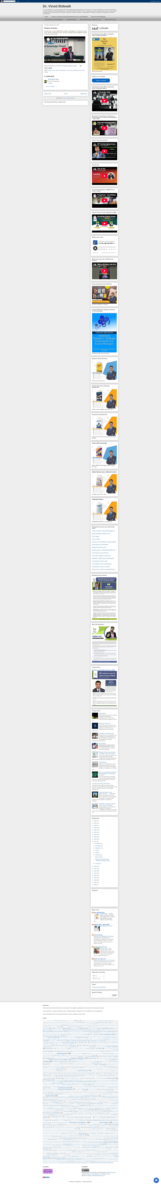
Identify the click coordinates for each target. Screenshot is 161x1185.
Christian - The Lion (93, 1039)
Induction (79, 1084)
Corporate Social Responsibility (111, 1045)
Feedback (45, 1064)
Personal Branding (47, 1122)
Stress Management (93, 1145)
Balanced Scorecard (74, 1028)
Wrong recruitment (64, 1162)
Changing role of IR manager (94, 1037)
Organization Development (104, 1114)
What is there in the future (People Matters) (103, 569)
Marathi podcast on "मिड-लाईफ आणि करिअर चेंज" (103, 550)
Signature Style (66, 1141)
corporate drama (100, 1045)
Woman (76, 1161)
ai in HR (115, 1022)
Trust (48, 1153)
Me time (45, 1108)
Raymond (66, 1130)
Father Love (111, 1063)
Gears (94, 1069)
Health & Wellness (108, 1073)
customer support (59, 1050)
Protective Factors (60, 1127)
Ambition (53, 1023)
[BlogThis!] (46, 68)
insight (115, 1086)
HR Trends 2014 (76, 1080)
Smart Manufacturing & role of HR (76, 1142)
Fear (116, 1063)
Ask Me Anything (71, 19)
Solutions (82, 1144)
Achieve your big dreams (56, 1022)
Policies (95, 1124)
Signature (59, 1141)
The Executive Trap (50, 1150)
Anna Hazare (94, 1023)
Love (71, 1103)
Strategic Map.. (77, 1145)
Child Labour (60, 1039)
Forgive (71, 1066)
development (62, 1053)
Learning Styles (60, 1100)
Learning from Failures (114, 1099)
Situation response (99, 1141)
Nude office (57, 1114)
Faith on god (68, 1063)
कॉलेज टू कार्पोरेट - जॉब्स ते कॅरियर (102, 924)
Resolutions (82, 1133)
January (97, 863)
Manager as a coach (74, 1105)
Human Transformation (76, 1081)
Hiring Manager (51, 1076)
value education (81, 1156)
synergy (101, 1147)
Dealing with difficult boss (106, 1050)
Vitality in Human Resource (76, 1158)
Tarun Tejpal (54, 1148)
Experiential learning (113, 1061)
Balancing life (82, 1028)
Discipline (49, 1055)
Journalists (65, 1092)
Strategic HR (69, 1145)
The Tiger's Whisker (80, 1150)
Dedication (75, 1051)
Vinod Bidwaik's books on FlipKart (101, 566)
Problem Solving (93, 1125)
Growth (54, 1072)
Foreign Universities (60, 1066)
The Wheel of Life (89, 1150)
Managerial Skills (84, 1105)
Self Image (114, 1138)
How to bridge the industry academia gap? (110, 1076)
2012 (95, 875)
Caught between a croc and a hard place (88, 1036)
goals (61, 1070)
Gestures (112, 1069)
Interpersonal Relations (65, 1089)
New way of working (95, 1113)
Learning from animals (76, 1099)
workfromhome (115, 1161)
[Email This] (45, 68)
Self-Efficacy (85, 1139)
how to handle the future (49, 1078)
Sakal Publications (74, 1136)
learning (110, 1097)
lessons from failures (96, 1100)
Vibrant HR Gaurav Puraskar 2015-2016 (105, 1156)
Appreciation (51, 1025)
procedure (100, 1125)
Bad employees (58, 1028)
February (97, 855)
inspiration (45, 1087)
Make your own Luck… (105, 723)
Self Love (44, 1139)
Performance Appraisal (93, 1120)
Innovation (87, 1086)
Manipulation (114, 1105)
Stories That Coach (110, 19)
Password (97, 1117)
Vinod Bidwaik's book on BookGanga (101, 564)
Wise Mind (70, 1161)
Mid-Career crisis (110, 1108)
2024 (95, 825)
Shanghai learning (47, 1141)
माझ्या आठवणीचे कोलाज (99, 912)
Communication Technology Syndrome (99, 1042)
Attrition (80, 1026)
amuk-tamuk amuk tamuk (61, 1023)
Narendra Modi (89, 1111)
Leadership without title (94, 1097)
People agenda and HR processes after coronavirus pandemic (80, 1119)
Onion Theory (85, 1114)
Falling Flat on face (86, 1063)
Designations (45, 1053)
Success (56, 1147)
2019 (95, 837)
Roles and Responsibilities (94, 1135)
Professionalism (113, 1125)
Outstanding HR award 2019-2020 (98, 1116)
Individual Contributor (56, 1084)
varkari (93, 1156)
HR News (104, 1078)
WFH (95, 1159)
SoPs (87, 1144)
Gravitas (112, 1070)
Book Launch (46, 1031)
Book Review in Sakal (90, 1031)
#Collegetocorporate (59, 1020)
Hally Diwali (114, 1072)
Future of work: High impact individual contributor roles (94, 1067)
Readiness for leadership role (88, 1130)
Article (69, 1025)
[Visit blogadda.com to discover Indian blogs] (46, 1177)
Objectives (67, 1114)
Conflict (58, 1043)
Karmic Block (102, 743)
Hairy (110, 1072)
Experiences (104, 1061)
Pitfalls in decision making (70, 1124)
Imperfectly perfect (90, 1083)
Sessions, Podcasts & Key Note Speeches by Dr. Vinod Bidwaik (70, 16)
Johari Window (108, 1090)
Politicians (101, 1124)
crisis (53, 1048)
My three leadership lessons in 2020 (103, 670)
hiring (111, 1075)
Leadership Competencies (75, 1096)
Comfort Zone (109, 1040)
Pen (65, 1119)
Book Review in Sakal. (102, 1031)
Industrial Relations (87, 1084)
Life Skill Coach (65, 1102)
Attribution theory (72, 1026)
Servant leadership (99, 1139)
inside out (111, 1086)
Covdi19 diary (73, 1047)
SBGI (104, 1136)
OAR (63, 1114)
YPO (88, 1162)
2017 (95, 841)
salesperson (81, 1136)
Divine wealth (61, 1055)
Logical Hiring (111, 1102)
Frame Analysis (84, 1066)
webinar (53, 1159)
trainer (81, 1151)
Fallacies (74, 1063)
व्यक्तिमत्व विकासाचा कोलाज (96, 1162)
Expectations (98, 1061)
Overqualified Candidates (112, 1116)
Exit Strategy (72, 1061)
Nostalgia (51, 1114)
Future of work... (99, 857)
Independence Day (46, 1084)
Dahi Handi (73, 1050)
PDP (44, 1119)
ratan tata (54, 1130)
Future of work (51, 70)
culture (99, 1048)
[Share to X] (48, 68)
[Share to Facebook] (50, 68)
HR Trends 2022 (85, 1080)
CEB (108, 1036)
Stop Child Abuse (47, 1145)
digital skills (78, 1053)
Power (50, 1125)
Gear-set (89, 1069)
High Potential (87, 1075)
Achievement (65, 1022)
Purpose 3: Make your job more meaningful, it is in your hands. (107, 752)
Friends (115, 1066)
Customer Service (51, 1050)
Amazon (48, 1023)
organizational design (69, 1116)
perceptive (54, 1120)
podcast (82, 1124)
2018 (95, 839)
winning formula (64, 1161)
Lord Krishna (58, 1103)
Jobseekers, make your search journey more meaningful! (107, 804)
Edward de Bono (62, 1056)
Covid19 (91, 1047)
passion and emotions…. (86, 1117)
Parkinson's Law (59, 1117)
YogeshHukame (98, 935)
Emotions (110, 1056)
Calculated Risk (56, 1034)
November (98, 845)
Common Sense (48, 1042)
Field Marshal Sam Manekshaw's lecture (77, 1064)
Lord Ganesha (51, 1103)
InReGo (106, 1086)
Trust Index (61, 1153)
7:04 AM (50, 83)
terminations (101, 1148)
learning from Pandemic (49, 1100)
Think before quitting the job (106, 733)
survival (71, 1147)
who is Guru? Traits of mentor (53, 1161)
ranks (49, 1130)
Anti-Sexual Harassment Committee (111, 1023)
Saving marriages (98, 1136)
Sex (112, 1139)
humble (86, 1081)
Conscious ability (90, 1043)
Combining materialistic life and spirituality (95, 1040)
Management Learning (95, 1103)
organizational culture (57, 1116)
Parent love (52, 1117)
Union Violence (102, 1154)
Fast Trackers (104, 1063)
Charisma (103, 1037)
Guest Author (63, 1072)
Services (108, 1139)
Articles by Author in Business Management (103, 530)
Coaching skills (52, 1040)
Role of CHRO (74, 1135)
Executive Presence (57, 1061)
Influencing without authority (63, 1086)
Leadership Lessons (106, 1096)
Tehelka (79, 1148)
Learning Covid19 (51, 1099)
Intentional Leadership (91, 1087)
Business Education (93, 1032)
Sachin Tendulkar (110, 1135)
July (96, 850)
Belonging (115, 1028)
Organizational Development (80, 1116)
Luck (75, 1103)
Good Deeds (73, 1070)
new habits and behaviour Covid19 (79, 1113)
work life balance (99, 1161)
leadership (50, 1096)
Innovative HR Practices (97, 1086)
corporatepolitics (46, 1046)
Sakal (58, 1136)
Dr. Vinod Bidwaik (57, 6)
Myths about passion (81, 1111)
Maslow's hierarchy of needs (103, 1106)
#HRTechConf (84, 1020)
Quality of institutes (96, 1128)
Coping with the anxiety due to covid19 (70, 1045)
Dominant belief (87, 1055)
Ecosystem (50, 1056)
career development (106, 1034)
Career (85, 1034)
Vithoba (85, 1158)
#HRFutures (77, 1020)
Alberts (44, 1023)
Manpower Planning (46, 1106)
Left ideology (84, 1100)
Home (46, 16)
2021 (95, 832)
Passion (65, 1117)
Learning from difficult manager (102, 1099)
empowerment (101, 1058)
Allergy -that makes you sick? (101, 960)
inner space (81, 1086)
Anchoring (70, 1023)
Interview (84, 1089)
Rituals (62, 1135)
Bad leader (65, 1028)
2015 (95, 868)
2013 (95, 873)
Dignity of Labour (93, 1053)
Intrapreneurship (91, 1089)
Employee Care (66, 1058)
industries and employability (100, 1084)
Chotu (79, 1039)
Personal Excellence (78, 1122)
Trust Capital (54, 1153)
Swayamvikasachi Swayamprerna (90, 1147)
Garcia (85, 1069)
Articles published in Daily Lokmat (101, 533)
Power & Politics (58, 1125)
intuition (115, 1089)
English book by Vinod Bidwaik (58, 1060)
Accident (48, 1022)
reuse (50, 1135)
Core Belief (84, 1045)
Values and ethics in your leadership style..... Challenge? (107, 793)
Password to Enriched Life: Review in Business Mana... (103, 859)
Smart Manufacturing (64, 1142)
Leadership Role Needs (71, 1097)
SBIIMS (108, 1136)
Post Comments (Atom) (69, 98)
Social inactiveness (92, 1142)
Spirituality (103, 1144)
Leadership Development (90, 1096)
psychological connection (91, 1127)
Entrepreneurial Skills (77, 1059)
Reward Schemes (55, 1135)
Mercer (103, 1108)
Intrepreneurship (108, 1089)
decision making (47, 1051)
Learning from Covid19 (88, 1099)
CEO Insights (95, 536)
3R (94, 1020)
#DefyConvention (68, 1020)
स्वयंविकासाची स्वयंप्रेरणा (107, 1162)
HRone (103, 1080)
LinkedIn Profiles (102, 1102)
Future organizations (112, 1067)
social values (66, 1144)
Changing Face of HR (81, 1037)
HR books (59, 1078)
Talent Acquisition (109, 1147)
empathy (116, 1056)
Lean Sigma (103, 1097)
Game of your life (69, 1069)
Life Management (55, 1102)
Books (110, 1031)
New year (104, 1113)
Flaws (91, 1064)
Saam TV (103, 1135)
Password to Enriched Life (106, 1117)
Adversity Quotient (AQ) (89, 1022)
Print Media (76, 1125)
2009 (95, 882)
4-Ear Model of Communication (104, 1020)
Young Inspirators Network (79, 1162)
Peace (47, 1119)
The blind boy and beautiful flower (101, 783)
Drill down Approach (101, 1055)
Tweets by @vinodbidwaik (99, 987)
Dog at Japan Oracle (78, 1055)
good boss (67, 1070)
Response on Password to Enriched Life (101, 1133)
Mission (71, 1109)
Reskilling (69, 1133)
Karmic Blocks (95, 1092)
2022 (95, 830)
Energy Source (109, 1058)
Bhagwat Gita (84, 1029)
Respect (88, 1133)
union (96, 1155)
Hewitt (52, 1075)
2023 (95, 827)
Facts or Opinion (54, 1063)
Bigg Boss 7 (99, 1029)
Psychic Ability (80, 1127)
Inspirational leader (63, 1087)
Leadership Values (83, 1097)
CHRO (105, 1039)
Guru (69, 1072)
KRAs (64, 1094)
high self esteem (95, 1075)
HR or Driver (111, 1078)
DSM (108, 1055)
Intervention (78, 1089)
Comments (97, 978)
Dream (93, 1055)
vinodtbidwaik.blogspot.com (98, 1175)
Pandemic (45, 1117)
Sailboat (49, 1136)
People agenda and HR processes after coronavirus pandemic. (106, 1119)
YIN (71, 1162)
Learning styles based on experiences (73, 1100)
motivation (91, 1110)
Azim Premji (45, 1028)
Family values (95, 1063)
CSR (68, 1048)
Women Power (82, 1161)
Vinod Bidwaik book (56, 1158)
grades (102, 1070)
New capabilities (74, 70)
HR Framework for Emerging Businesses (72, 1078)
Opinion (90, 1114)
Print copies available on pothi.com (101, 555)
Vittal (90, 1158)
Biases (90, 1029)
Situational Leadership (109, 1141)
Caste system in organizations (73, 1036)
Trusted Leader (68, 1153)
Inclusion (115, 1083)
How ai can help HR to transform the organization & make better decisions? (107, 774)
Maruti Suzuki (85, 1106)
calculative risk (64, 1034)
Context (105, 1043)
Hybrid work (98, 1081)
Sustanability (77, 1147)
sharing (54, 1141)
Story (54, 1145)
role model (67, 1135)
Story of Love (61, 1145)
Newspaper (45, 1114)
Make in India (81, 1103)
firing (88, 1064)
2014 (95, 871)
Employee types (92, 1058)
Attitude (59, 1027)
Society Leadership (75, 1144)
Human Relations (64, 1081)
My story (73, 1111)
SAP (92, 1136)
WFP (98, 1159)
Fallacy (79, 1063)
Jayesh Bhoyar (52, 79)
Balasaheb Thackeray (92, 1028)
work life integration (107, 1161)
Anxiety (45, 1025)
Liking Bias (80, 1102)
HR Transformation (66, 1080)
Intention (84, 1087)
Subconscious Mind (47, 1147)
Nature (100, 1111)
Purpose (76, 1129)
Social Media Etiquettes (47, 1144)
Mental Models (91, 1108)
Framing (90, 1066)
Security (57, 1138)
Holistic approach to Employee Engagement (65, 1076)
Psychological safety (113, 1127)
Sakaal (53, 1136)
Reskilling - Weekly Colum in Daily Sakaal (103, 558)
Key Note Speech (103, 1092)
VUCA (93, 1158)
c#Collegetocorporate (47, 1034)
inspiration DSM (53, 1087)
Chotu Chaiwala (85, 1039)
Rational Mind (60, 1130)
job (84, 1091)
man (87, 1103)
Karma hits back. (88, 1092)
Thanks (107, 1148)
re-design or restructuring (75, 1130)
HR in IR (90, 1078)
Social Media (113, 1142)
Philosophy (60, 1124)
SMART (56, 1142)
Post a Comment (50, 86)
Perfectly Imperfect (74, 1120)
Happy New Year (93, 1073)
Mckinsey (116, 1106)
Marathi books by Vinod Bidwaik (69, 1106)
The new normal (70, 1150)
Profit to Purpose (46, 1127)
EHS (83, 1056)
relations (71, 1131)
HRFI (99, 1080)
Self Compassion (90, 1138)
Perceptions (47, 1120)
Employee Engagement (78, 1058)
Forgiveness (77, 1066)
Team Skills (68, 1148)
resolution (75, 1133)
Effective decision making (72, 1056)
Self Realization (60, 1139)
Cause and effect (102, 1036)
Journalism (60, 1092)
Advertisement (99, 1022)
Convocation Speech (54, 1045)
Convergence (45, 1045)
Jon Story (54, 1092)
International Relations (113, 1087)
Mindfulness (58, 1110)
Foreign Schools (52, 1066)
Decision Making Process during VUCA (62, 1051)
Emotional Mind (102, 1056)
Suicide (66, 1147)
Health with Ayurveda (100, 958)
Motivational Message (102, 1110)
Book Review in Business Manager (60, 1031)
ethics (106, 1059)
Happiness (75, 1073)
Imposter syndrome (99, 1083)
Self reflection (67, 1139)
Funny (44, 1067)
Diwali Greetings (69, 1055)
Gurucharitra (74, 1072)
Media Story (62, 1108)
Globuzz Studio (51, 1070)
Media (50, 1108)
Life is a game (107, 1100)
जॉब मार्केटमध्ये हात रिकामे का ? (106, 926)
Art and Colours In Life (100, 946)
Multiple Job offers (58, 1111)
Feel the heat (52, 1064)
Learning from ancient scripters (63, 1099)
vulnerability (100, 1158)
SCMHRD (116, 1136)
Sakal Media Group (65, 1136)
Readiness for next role (100, 1130)
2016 (95, 866)
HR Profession (47, 1080)
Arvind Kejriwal (84, 1025)
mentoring (98, 1108)
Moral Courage (82, 1109)
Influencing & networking (52, 1086)
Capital (81, 1034)
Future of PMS (96, 539)
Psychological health (103, 1127)
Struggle (102, 1145)
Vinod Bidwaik (93, 1172)
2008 (95, 884)
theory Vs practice (102, 1150)
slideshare (52, 1142)
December (98, 843)
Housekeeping (80, 1076)
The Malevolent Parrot (61, 1150)
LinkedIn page (94, 1102)
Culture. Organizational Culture (111, 1048)
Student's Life (108, 1145)
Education (55, 1056)
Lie (102, 1100)
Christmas (100, 1039)
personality (104, 1122)
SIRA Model (91, 1141)
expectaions (79, 1061)
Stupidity (115, 1145)
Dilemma (99, 1053)
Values (88, 1156)
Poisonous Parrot (88, 1124)
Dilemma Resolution (107, 1053)
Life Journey (46, 1102)
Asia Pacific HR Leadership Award (95, 1025)
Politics (106, 1124)
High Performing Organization (75, 1075)
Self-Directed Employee (76, 1139)
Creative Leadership (112, 1047)
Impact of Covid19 (56, 1083)
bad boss (51, 1028)
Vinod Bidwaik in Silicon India (99, 561)
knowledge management (55, 1094)
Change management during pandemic (67, 1037)
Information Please (74, 1086)
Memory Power (69, 1108)
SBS (112, 1136)
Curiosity (44, 1050)
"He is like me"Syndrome (47, 1020)
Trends (44, 1153)
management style (52, 1105)
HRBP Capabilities (93, 1080)
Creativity (48, 1048)
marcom (80, 1106)
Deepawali (90, 1051)
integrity (78, 1087)
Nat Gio (95, 1111)
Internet (55, 1089)
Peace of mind (53, 1119)
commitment (116, 1040)
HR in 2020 (84, 1078)
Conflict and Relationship (68, 1043)
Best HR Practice (47, 1029)
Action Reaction (72, 1022)
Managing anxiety (94, 1105)
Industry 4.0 (109, 1084)
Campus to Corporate (74, 1034)
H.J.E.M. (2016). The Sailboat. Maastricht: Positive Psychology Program (92, 1072)
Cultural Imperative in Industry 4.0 (78, 1048)
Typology (66, 1154)
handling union (67, 1073)
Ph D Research (54, 1124)
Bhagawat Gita (75, 1029)
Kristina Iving (82, 1094)
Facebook (46, 1063)
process (106, 1125)
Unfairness (90, 1154)
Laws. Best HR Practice (105, 1094)
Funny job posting (51, 1067)
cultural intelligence (90, 1048)
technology (74, 1148)
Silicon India (74, 1141)
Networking (115, 1111)
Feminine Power (64, 1064)
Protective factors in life (70, 1127)
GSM (58, 1072)
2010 (95, 880)
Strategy (84, 1145)
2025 (95, 823)
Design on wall (104, 948)
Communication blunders (68, 1042)
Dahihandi (79, 1050)
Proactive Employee (84, 1125)
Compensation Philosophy (49, 1043)
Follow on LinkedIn (101, 80)
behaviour (108, 1028)
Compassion (113, 1042)
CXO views (67, 1050)
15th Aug (90, 1020)
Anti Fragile (101, 1023)
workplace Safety (47, 1162)
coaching (45, 1040)
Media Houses (56, 1108)
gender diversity (105, 1069)
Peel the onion (60, 1119)
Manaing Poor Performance (104, 1105)
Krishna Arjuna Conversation (72, 1094)
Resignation (57, 1133)
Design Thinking (114, 1051)
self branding (82, 1138)
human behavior (114, 1080)
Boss (115, 1031)
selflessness (91, 1139)
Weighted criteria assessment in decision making (68, 1159)
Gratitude (107, 1070)
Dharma (73, 1053)
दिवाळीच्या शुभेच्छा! (104, 914)
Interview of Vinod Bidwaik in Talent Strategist (104, 542)
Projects (54, 1127)
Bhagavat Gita (66, 1030)
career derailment (94, 1034)
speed (97, 1144)
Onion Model (77, 1114)
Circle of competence (113, 1039)
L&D (87, 1094)
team (63, 1148)
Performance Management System (109, 1120)
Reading (108, 1130)
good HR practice (83, 1070)
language (96, 1094)
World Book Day (55, 1162)
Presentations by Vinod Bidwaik (54, 19)
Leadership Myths (51, 1097)
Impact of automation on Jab (63, 70)
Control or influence (113, 1043)
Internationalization (48, 1089)
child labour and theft (68, 1039)
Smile (86, 1142)
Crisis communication (61, 1048)
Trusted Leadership (76, 1153)
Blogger (90, 1181)
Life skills (73, 1102)
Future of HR (70, 1067)
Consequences (99, 1043)
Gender (99, 1069)
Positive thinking (114, 1124)
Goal (57, 1070)
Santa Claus (87, 1136)
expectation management (88, 1061)
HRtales (107, 1080)
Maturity (111, 1106)
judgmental (77, 1092)
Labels (91, 1094)
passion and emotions (74, 1117)
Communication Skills (81, 1042)
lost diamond (65, 1103)
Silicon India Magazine (83, 1141)
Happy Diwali (102, 713)
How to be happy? (96, 1076)
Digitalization (85, 1053)
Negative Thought (107, 1111)
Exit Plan (65, 1061)
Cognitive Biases (60, 1040)
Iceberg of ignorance (106, 1081)
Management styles (63, 1105)
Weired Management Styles (87, 1159)
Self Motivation (103, 762)
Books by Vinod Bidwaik (98, 16)
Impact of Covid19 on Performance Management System (74, 1083)
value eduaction (72, 1156)
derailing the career (104, 1051)
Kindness (110, 1092)
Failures (61, 1063)
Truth (91, 1153)
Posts (95, 976)
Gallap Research (60, 1069)
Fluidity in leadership (99, 1064)
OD (72, 1114)
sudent (62, 1147)
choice (75, 1039)
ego (79, 1056)
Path (116, 1117)
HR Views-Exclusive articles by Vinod (90, 19)
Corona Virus (91, 1045)
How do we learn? (87, 1076)
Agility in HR (107, 1022)
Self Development (98, 1138)
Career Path (52, 1036)
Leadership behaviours (62, 1096)
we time (49, 1159)
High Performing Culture (60, 1075)
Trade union (75, 1152)
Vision (67, 1158)
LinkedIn (87, 1102)
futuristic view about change (48, 1069)
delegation (96, 1051)
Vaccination (64, 1156)
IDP (112, 1081)
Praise (64, 1125)
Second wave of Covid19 (49, 1138)
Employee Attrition (57, 1058)
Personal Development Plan (60, 1122)
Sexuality (116, 1139)
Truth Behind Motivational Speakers (101, 1153)
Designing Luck (52, 1053)
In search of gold (108, 1083)
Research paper (49, 1133)
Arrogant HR (64, 1025)
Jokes (49, 1092)
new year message (113, 1113)
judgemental (71, 1092)
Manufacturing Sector (56, 1106)
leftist (89, 1100)
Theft (96, 1150)
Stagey (116, 1144)
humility (92, 1081)
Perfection (66, 1120)
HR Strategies (57, 1080)
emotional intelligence (91, 1056)
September (98, 848)
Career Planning (61, 1036)
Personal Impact (94, 1122)
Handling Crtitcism (57, 1073)
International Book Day (101, 1087)
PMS (77, 1124)
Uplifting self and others (55, 1156)
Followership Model (110, 1064)
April (96, 852)
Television (96, 1148)
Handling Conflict (47, 1073)
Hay (101, 1073)
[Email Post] (80, 65)
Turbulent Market (113, 1153)
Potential (46, 1125)
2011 (95, 877)
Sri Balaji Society (111, 1144)
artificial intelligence (76, 1025)
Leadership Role (60, 1097)
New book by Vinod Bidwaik (51, 1113)
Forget (67, 1066)
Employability (48, 1058)
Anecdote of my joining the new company (81, 1023)
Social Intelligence (103, 1142)
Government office (95, 1070)
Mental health (77, 1108)
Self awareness (73, 1138)
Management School (106, 1103)
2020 (95, 834)
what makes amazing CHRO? (107, 1159)
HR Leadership (97, 1078)
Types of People (51, 1155)
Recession (114, 1130)
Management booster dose (99, 547)
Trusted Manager (85, 1153)
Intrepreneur (99, 1089)
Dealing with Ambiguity (94, 1050)
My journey (66, 1111)
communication (57, 1042)
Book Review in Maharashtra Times (76, 1031)
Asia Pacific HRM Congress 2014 (110, 1025)
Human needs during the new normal (51, 1081)
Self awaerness (64, 1138)
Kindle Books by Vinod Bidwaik (100, 544)
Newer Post (47, 93)
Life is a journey (114, 1100)
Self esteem (106, 1138)
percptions (60, 1120)
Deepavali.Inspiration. (82, 1051)
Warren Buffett (107, 1158)
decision (115, 1050)
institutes (74, 1087)
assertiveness (46, 1026)
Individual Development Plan (69, 1084)
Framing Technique (97, 1066)
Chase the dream (110, 1037)
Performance (82, 1120)
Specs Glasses (92, 1144)
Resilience (63, 1133)
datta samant (85, 1050)
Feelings (58, 1064)
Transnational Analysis (100, 1151)
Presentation (69, 1125)
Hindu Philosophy (104, 1075)
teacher (59, 1148)
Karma (82, 1092)
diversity (54, 1055)
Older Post (83, 93)
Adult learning (80, 1022)
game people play (78, 1069)
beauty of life (101, 1028)
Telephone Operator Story (87, 1148)
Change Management (52, 1037)
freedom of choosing (107, 1066)
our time (88, 1116)
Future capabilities (60, 1067)
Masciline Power (93, 1106)
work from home (90, 1161)
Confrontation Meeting (80, 1043)
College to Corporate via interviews (74, 1040)
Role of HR (82, 1135)
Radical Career (110, 1129)
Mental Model (84, 1108)
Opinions (96, 1114)
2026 (95, 820)
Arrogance (57, 1025)
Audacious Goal (91, 1026)
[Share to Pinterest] (51, 68)
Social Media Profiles (57, 1144)
